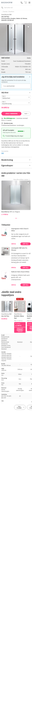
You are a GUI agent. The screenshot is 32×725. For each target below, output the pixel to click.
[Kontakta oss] (21, 2)
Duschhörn (11, 11)
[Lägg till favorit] (28, 27)
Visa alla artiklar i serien (20, 179)
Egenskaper (7, 165)
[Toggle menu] (29, 2)
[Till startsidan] (6, 2)
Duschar (5, 11)
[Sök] (2, 7)
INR (2, 153)
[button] (16, 65)
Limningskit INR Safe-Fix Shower (19, 249)
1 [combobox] (26, 113)
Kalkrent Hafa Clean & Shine (20, 272)
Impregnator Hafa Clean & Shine (19, 230)
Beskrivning (7, 159)
